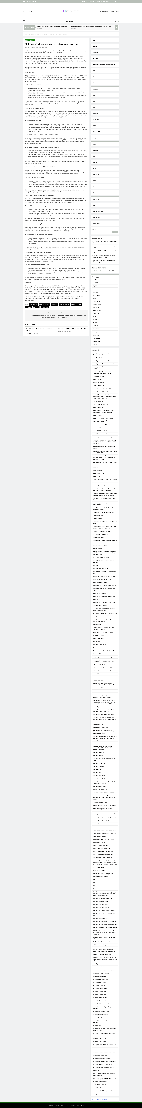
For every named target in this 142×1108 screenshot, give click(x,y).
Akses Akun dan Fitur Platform (100, 357)
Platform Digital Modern (99, 842)
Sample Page (69, 21)
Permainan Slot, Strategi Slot (100, 836)
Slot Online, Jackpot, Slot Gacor (100, 901)
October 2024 (96, 344)
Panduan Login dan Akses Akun (100, 743)
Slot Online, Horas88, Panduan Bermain (102, 898)
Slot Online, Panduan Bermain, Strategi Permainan (105, 924)
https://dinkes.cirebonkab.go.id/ (100, 1099)
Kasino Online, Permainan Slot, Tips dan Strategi (104, 576)
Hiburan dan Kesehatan (98, 537)
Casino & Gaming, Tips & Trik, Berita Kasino (103, 424)
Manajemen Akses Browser (99, 644)
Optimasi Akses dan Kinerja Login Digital (103, 667)
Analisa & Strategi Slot (98, 385)
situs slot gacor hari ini (98, 211)
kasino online (33, 304)
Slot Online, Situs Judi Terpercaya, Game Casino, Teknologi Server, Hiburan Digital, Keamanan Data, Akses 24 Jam (105, 932)
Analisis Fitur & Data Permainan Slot (102, 388)
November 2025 (97, 304)
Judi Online (95, 565)
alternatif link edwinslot (98, 382)
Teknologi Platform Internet (99, 1041)
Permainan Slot (96, 824)
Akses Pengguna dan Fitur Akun (100, 376)
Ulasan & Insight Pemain (99, 1087)
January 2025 (96, 335)
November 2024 (97, 341)
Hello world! (111, 271)
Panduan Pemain (97, 769)
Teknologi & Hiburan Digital (99, 982)
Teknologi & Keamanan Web (99, 994)
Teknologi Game (97, 1025)
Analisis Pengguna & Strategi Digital (101, 392)
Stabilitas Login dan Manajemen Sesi (102, 945)
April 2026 (95, 289)
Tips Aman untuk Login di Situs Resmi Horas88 (72, 329)
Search (94, 229)
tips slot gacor (45, 307)
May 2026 (95, 286)
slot (94, 83)
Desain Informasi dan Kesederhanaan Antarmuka (105, 434)
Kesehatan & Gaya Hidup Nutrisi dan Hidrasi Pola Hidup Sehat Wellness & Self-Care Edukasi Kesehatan (105, 615)
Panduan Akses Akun (98, 680)
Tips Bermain (96, 1070)
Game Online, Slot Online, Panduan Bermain (103, 512)
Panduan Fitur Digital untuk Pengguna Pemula (104, 714)
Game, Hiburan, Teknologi (99, 515)
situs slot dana (96, 174)
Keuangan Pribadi (97, 624)
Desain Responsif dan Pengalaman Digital (103, 437)
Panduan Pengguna (97, 772)
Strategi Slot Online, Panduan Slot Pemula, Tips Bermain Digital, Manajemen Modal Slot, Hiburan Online (105, 959)
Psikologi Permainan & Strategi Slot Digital (103, 854)
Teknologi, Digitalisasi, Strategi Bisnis (102, 1058)
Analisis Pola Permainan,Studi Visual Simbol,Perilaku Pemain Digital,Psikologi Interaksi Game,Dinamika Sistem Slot (105, 396)
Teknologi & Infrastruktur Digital (100, 985)
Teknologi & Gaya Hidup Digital (100, 979)
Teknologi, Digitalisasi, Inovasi (100, 1055)
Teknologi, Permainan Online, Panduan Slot (103, 1067)
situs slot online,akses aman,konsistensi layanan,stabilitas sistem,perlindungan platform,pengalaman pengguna (103, 875)
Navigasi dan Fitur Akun (98, 654)
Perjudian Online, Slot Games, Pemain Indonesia (104, 805)
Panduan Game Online (98, 724)
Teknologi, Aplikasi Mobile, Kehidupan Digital (104, 1052)
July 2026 (95, 279)
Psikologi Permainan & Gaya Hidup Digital (103, 851)
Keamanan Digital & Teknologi (100, 605)
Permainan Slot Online (98, 827)
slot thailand (96, 125)
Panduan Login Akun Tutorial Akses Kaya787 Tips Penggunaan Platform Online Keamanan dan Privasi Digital (105, 738)
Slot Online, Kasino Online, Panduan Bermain (104, 910)
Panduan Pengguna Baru (99, 775)
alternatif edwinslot (97, 379)
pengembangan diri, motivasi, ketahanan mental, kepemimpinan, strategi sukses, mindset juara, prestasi (104, 797)
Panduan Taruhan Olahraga (99, 786)
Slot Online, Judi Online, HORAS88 (101, 907)
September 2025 (97, 310)
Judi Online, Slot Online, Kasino (100, 568)
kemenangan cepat (44, 304)
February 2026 (96, 295)
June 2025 (95, 319)
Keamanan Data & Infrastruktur (100, 593)
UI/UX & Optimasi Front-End (99, 1084)
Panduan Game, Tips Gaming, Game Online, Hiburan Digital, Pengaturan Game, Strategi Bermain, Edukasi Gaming (103, 732)
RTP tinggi (28, 307)
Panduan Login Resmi (98, 755)
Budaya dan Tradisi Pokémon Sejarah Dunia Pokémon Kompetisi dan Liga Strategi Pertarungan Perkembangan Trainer (105, 420)
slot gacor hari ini (97, 138)
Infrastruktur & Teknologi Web (100, 545)
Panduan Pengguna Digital (99, 778)
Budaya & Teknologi (97, 415)
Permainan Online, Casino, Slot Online (102, 821)
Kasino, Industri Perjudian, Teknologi (102, 579)
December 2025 (96, 301)
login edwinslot (96, 641)
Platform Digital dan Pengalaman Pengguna (103, 839)
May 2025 (95, 322)
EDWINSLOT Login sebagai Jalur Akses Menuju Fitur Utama (94, 1)
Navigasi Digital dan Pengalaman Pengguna (103, 657)
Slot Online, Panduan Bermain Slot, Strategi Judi (104, 921)
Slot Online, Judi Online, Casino (100, 904)
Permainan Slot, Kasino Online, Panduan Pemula (104, 830)
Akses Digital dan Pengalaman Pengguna (103, 361)
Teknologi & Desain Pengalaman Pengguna (103, 970)
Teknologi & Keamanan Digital (100, 988)
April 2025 (95, 326)
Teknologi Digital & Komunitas (100, 1014)
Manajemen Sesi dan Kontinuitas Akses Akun (104, 650)
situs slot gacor (97, 77)
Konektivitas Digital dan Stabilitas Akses (103, 632)
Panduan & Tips (96, 674)
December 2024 (96, 338)
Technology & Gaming (98, 964)
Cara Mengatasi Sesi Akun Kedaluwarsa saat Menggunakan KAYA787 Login (45, 26)
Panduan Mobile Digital (98, 766)
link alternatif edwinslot (98, 635)
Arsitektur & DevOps (98, 401)
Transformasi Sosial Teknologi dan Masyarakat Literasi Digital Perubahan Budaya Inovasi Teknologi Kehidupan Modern (104, 1080)
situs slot (95, 162)
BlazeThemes (80, 1105)
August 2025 (96, 313)
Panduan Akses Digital (98, 688)
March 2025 (96, 329)
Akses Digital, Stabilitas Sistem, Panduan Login (104, 364)
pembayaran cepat (76, 304)
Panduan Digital (96, 707)
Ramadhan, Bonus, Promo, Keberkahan (102, 857)
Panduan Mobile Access (99, 763)
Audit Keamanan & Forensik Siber (101, 404)
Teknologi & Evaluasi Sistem (100, 976)
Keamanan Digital (97, 599)
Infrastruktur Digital (97, 548)
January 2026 (96, 298)
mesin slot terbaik (64, 304)
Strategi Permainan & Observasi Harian (102, 954)
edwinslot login (96, 476)
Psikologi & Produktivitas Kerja (100, 845)
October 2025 (96, 307)
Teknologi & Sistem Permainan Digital (102, 1003)
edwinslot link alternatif (98, 473)
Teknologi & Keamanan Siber (100, 991)
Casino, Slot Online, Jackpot (100, 431)
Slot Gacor (36, 307)
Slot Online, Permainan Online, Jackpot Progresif (105, 927)
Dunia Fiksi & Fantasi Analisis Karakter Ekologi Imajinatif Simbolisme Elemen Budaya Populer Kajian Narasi (104, 441)
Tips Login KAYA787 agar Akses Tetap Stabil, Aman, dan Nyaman (86, 26)
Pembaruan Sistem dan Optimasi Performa (103, 792)
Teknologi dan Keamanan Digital (101, 1011)
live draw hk (96, 119)
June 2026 (95, 283)
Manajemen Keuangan (98, 647)
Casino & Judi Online (29, 40)
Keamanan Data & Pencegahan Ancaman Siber (104, 596)
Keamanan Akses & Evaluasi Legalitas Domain (104, 585)
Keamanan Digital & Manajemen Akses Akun (104, 602)
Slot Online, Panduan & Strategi (100, 918)
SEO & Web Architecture (99, 870)
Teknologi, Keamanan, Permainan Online (102, 1064)
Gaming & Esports (97, 518)
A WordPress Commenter (99, 271)
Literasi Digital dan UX (98, 638)
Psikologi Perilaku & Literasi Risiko (101, 848)
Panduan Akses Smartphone (100, 691)
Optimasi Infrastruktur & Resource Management (104, 671)
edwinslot (95, 467)
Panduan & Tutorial (97, 677)
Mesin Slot (54, 304)
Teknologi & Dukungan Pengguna (101, 973)
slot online (95, 889)
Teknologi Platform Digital (99, 1038)
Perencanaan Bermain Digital (100, 802)
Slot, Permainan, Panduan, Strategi (101, 942)
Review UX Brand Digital (99, 867)
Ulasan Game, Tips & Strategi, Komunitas (103, 1091)
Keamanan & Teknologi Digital (100, 582)
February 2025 (96, 332)
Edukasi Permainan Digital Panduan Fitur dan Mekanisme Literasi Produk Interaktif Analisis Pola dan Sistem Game (104, 457)
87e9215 (28, 47)
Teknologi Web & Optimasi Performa (102, 1049)
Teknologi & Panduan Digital (100, 997)
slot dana (95, 144)
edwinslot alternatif (97, 470)
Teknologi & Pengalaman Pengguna (101, 1000)
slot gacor (46, 85)
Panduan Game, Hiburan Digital (100, 727)
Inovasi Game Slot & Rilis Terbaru (101, 557)
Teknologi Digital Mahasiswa (100, 1017)
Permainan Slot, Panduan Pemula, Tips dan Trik (104, 833)
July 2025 (95, 316)
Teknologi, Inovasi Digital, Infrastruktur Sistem (104, 1061)
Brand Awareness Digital (99, 407)
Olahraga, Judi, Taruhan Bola (100, 664)
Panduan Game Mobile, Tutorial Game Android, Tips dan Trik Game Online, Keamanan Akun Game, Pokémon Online (105, 719)
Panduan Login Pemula (98, 752)
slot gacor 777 (96, 132)
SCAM (94, 168)
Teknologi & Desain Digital (99, 967)
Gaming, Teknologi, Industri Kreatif (101, 531)
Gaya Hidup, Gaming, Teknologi (100, 534)
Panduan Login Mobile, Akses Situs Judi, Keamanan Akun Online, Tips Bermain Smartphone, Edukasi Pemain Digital (105, 748)
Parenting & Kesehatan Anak (100, 789)
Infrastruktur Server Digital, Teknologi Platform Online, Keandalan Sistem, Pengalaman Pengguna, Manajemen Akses (105, 553)
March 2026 (96, 292)
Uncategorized (96, 1094)
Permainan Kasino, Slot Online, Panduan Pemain (104, 817)
